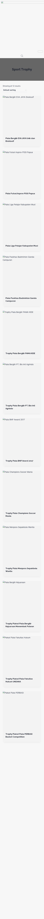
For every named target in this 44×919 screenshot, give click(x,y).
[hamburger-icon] (40, 51)
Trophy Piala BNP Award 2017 (19, 461)
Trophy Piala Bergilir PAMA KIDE (20, 353)
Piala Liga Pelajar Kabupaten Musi (22, 246)
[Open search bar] (22, 56)
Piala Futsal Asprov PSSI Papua (20, 193)
